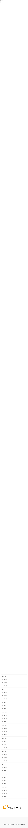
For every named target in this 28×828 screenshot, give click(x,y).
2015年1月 (4, 734)
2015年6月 (4, 721)
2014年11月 (4, 741)
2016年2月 (4, 695)
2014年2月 (4, 770)
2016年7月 (4, 679)
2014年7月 (4, 754)
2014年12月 (5, 738)
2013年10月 (5, 783)
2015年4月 (4, 728)
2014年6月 (4, 757)
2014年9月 (4, 748)
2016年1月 (4, 699)
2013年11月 (4, 780)
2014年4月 (4, 764)
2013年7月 (4, 793)
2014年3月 (4, 767)
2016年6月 (4, 682)
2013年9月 (4, 787)
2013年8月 (4, 790)
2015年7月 (4, 718)
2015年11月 (4, 705)
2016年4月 (4, 689)
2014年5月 (4, 761)
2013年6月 (4, 796)
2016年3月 (4, 692)
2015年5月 (4, 725)
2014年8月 (4, 751)
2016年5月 (4, 686)
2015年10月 (5, 708)
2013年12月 (5, 777)
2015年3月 (4, 731)
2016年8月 (4, 676)
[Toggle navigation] (4, 812)
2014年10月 (5, 744)
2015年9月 (4, 712)
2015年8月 (4, 715)
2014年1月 (4, 774)
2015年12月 (5, 702)
